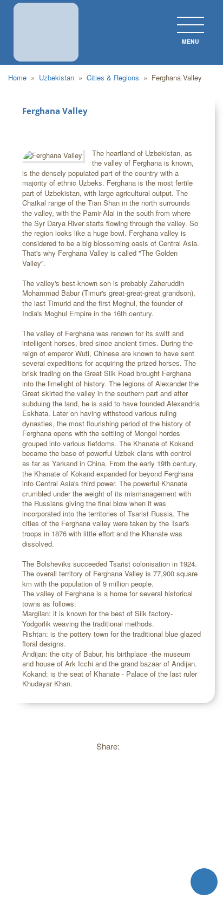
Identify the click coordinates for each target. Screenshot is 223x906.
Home (18, 77)
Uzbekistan (57, 77)
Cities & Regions (114, 77)
